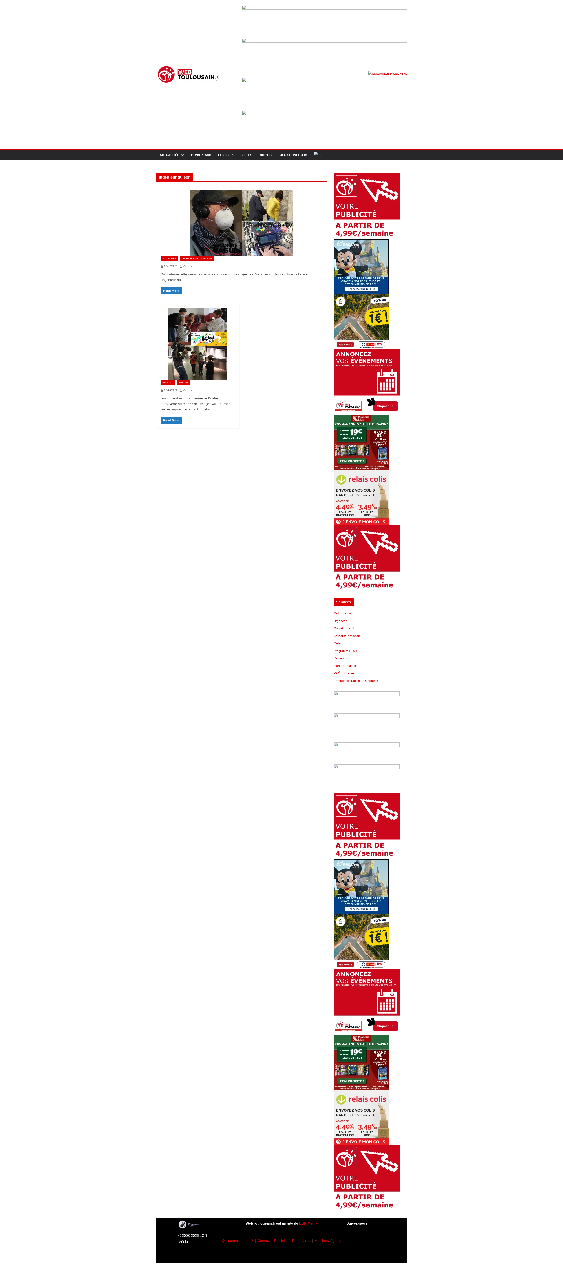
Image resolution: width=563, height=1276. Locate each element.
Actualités (169, 155)
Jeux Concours (293, 155)
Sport (247, 155)
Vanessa (188, 266)
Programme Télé (345, 651)
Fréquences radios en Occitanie (356, 680)
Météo (338, 643)
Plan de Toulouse (346, 665)
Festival (167, 382)
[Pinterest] (371, 1252)
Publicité (281, 1241)
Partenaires (301, 1241)
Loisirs (224, 155)
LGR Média (308, 1223)
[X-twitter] (358, 1252)
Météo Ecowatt (344, 613)
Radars (339, 658)
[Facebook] (352, 1239)
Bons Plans (201, 155)
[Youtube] (378, 1239)
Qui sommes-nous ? (237, 1241)
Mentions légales (327, 1241)
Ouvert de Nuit (344, 628)
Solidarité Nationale (347, 636)
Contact (264, 1241)
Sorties (266, 155)
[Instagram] (365, 1239)
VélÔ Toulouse (344, 673)
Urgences (340, 621)
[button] (181, 155)
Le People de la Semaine (197, 258)
